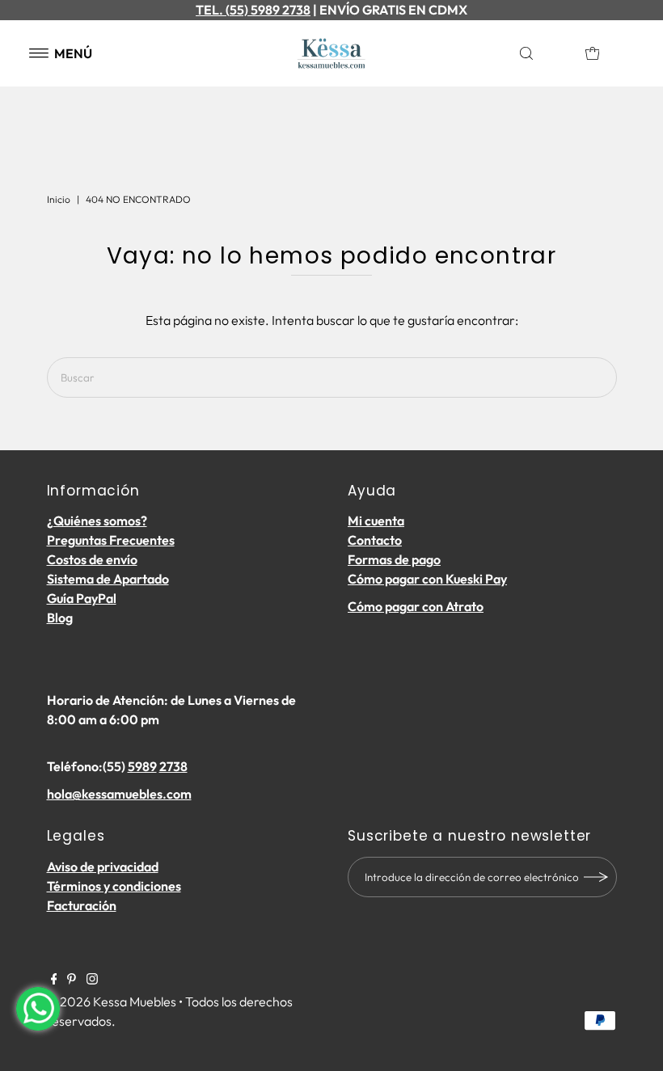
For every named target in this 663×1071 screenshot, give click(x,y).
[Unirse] (596, 877)
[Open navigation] (39, 53)
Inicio (58, 199)
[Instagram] (92, 980)
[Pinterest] (71, 980)
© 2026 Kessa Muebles (111, 1001)
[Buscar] (544, 53)
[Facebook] (54, 980)
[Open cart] (592, 53)
